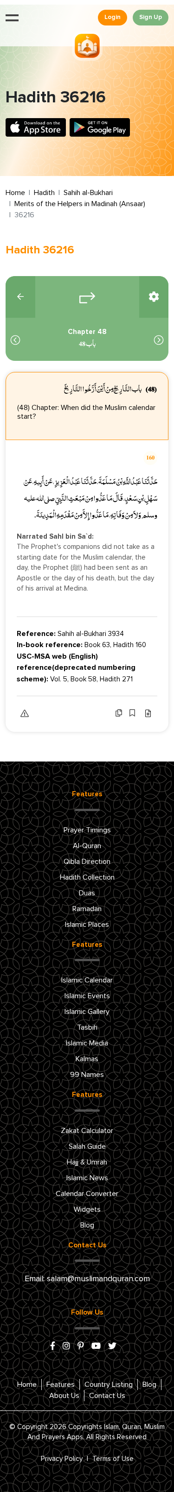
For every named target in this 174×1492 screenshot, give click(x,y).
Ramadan (87, 909)
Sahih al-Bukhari (88, 192)
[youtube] (96, 1346)
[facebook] (52, 1346)
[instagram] (66, 1346)
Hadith (44, 192)
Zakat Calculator (87, 1130)
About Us (64, 1395)
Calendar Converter (87, 1193)
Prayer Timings (87, 830)
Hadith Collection (87, 877)
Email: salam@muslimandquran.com (87, 1279)
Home (15, 192)
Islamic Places (87, 924)
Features (60, 1384)
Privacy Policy (62, 1458)
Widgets (87, 1209)
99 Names (87, 1074)
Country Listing (108, 1384)
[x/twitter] (112, 1346)
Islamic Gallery (87, 1011)
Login (112, 17)
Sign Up (150, 17)
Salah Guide (87, 1146)
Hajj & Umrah (87, 1162)
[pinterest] (80, 1346)
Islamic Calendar (87, 980)
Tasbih (87, 1027)
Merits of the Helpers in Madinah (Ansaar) (79, 204)
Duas (87, 893)
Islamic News (87, 1178)
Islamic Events (87, 996)
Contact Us (107, 1395)
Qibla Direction (87, 861)
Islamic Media (87, 1043)
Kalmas (87, 1059)
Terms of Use (113, 1458)
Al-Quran (87, 846)
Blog (87, 1225)
